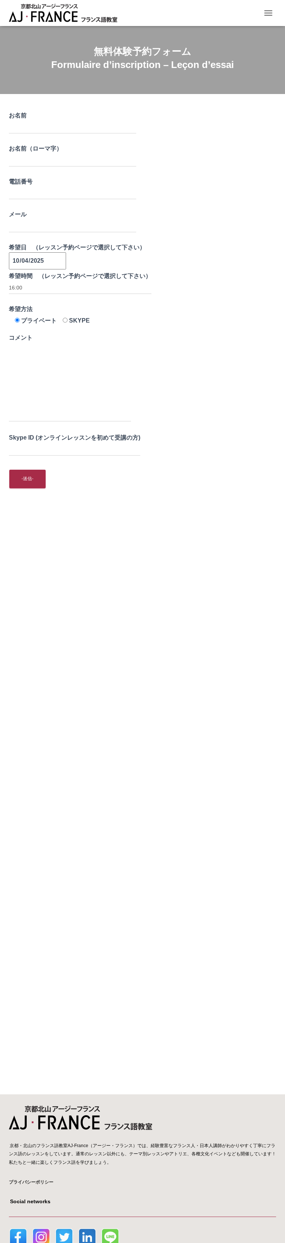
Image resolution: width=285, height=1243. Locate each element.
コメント (21, 337)
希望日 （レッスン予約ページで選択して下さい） (77, 247)
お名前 (18, 115)
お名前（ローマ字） (35, 148)
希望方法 (21, 309)
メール (18, 214)
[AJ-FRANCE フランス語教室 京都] (66, 13)
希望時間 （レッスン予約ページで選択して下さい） (80, 276)
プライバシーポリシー (31, 1182)
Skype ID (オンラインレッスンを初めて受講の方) (74, 437)
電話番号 (21, 181)
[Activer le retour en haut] (270, 1228)
